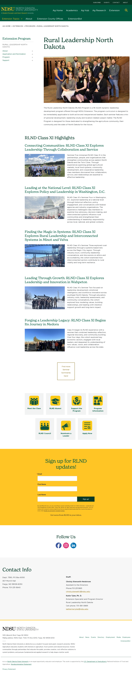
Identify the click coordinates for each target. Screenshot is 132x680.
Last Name (42, 494)
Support (5, 60)
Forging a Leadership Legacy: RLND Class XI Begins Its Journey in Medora (65, 322)
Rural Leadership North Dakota (14, 46)
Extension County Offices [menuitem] (50, 19)
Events (106, 2)
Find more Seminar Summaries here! (66, 371)
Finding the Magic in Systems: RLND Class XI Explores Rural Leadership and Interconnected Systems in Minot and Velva (61, 236)
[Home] (19, 10)
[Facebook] (58, 545)
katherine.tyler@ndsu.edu (77, 609)
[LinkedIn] (73, 545)
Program (6, 57)
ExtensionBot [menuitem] (75, 19)
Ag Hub (85, 10)
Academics (72, 10)
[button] (126, 10)
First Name (42, 484)
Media (119, 637)
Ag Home (58, 10)
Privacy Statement (9, 669)
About (125, 2)
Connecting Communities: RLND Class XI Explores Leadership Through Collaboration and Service (64, 147)
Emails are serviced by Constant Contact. (54, 510)
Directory (101, 637)
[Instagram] (66, 545)
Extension (114, 10)
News (87, 637)
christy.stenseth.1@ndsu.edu (78, 592)
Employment (110, 637)
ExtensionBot (125, 641)
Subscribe (97, 2)
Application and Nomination (14, 54)
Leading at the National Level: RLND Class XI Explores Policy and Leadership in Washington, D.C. (65, 190)
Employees (126, 637)
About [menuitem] (29, 19)
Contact (116, 2)
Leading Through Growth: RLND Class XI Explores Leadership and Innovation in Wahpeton (64, 280)
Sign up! (86, 499)
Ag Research (99, 10)
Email (40, 474)
